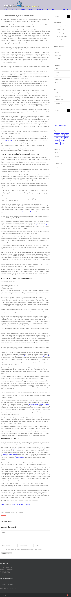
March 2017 (58, 55)
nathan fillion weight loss (61, 33)
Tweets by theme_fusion (60, 125)
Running (63, 140)
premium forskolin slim (17, 199)
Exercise (57, 134)
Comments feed (59, 99)
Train (62, 143)
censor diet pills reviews (61, 36)
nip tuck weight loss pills (43, 356)
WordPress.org (58, 103)
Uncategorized (58, 79)
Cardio (56, 68)
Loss (66, 137)
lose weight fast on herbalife (10, 454)
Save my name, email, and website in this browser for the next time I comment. (23, 549)
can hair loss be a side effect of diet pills (39, 404)
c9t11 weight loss (59, 29)
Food (66, 134)
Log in (56, 92)
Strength (57, 143)
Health (56, 75)
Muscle (57, 140)
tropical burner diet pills (6, 140)
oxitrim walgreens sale (60, 25)
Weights (21, 504)
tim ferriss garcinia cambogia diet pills (26, 211)
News (17, 504)
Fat (62, 134)
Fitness (13, 504)
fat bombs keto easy (19, 457)
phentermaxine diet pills (14, 411)
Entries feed (58, 96)
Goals (56, 137)
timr (3, 504)
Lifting (61, 137)
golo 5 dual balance (18, 449)
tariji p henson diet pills (22, 356)
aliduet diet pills (59, 40)
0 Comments (27, 504)
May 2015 (57, 59)
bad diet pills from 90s (42, 224)
